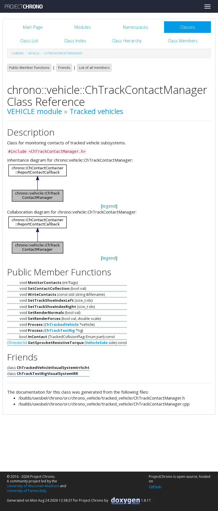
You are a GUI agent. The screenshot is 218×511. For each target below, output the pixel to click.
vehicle (33, 53)
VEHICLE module (34, 111)
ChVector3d (17, 342)
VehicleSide (97, 342)
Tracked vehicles (96, 111)
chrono (18, 53)
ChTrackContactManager (63, 53)
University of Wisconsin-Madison (33, 485)
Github (155, 486)
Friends (64, 67)
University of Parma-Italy (26, 490)
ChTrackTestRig (60, 330)
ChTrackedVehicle (62, 324)
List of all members (94, 67)
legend (109, 206)
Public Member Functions (29, 67)
